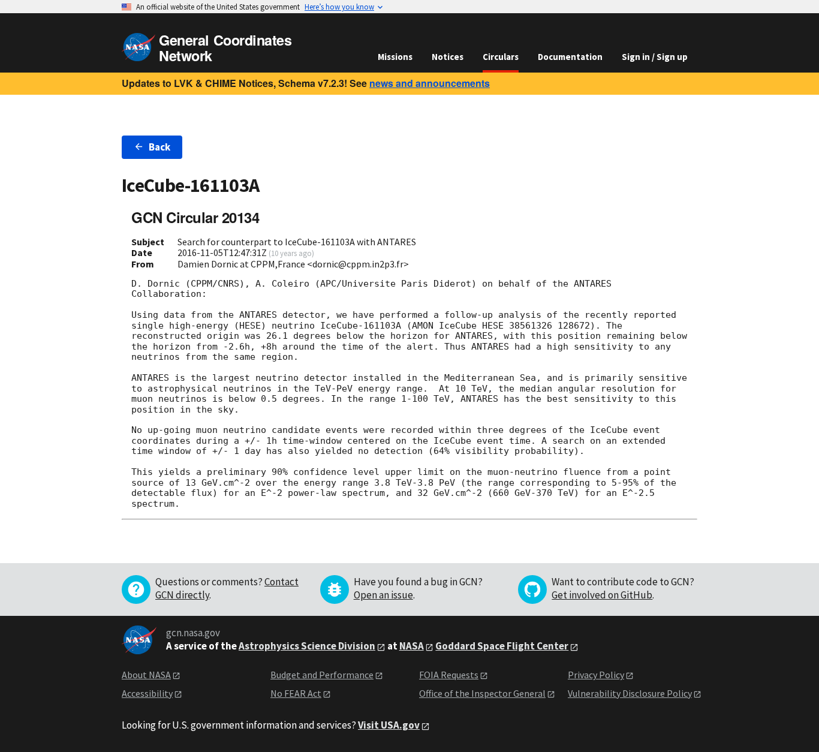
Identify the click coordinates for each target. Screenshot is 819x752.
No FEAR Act (295, 693)
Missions (395, 56)
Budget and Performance (322, 675)
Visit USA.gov (389, 725)
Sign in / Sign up (655, 56)
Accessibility (147, 693)
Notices (447, 56)
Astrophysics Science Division (307, 645)
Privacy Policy (596, 675)
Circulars (501, 56)
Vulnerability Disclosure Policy (630, 693)
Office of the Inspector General (482, 693)
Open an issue (383, 594)
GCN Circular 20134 (195, 217)
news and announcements (429, 83)
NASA (411, 645)
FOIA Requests (448, 675)
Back (159, 147)
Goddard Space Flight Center (501, 645)
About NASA (146, 675)
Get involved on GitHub (602, 594)
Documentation (570, 56)
